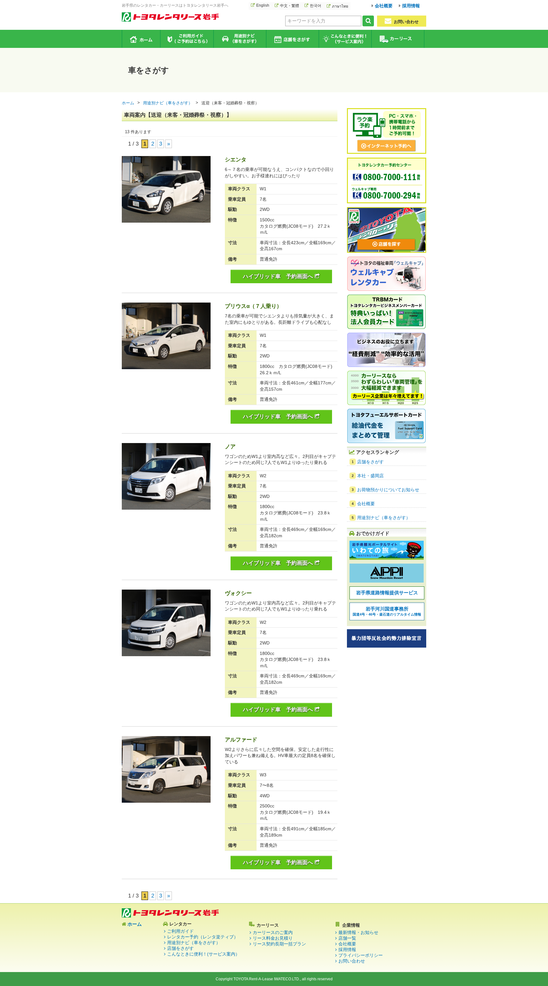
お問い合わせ (406, 21)
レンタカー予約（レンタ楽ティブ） (202, 936)
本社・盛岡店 (370, 475)
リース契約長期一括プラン (279, 943)
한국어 (315, 5)
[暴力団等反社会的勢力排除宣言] (386, 646)
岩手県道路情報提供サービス (387, 592)
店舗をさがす (292, 39)
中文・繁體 (289, 5)
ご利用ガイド (187, 39)
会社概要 (384, 5)
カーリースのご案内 (273, 932)
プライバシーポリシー (360, 955)
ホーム (141, 39)
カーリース (397, 39)
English (262, 5)
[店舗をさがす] (386, 251)
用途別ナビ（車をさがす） (239, 39)
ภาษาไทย (340, 6)
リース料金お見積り (273, 938)
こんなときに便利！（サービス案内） (345, 39)
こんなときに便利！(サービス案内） (203, 954)
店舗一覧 (347, 938)
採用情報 (411, 5)
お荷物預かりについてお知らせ (388, 489)
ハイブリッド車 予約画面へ (279, 276)
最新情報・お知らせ (358, 932)
